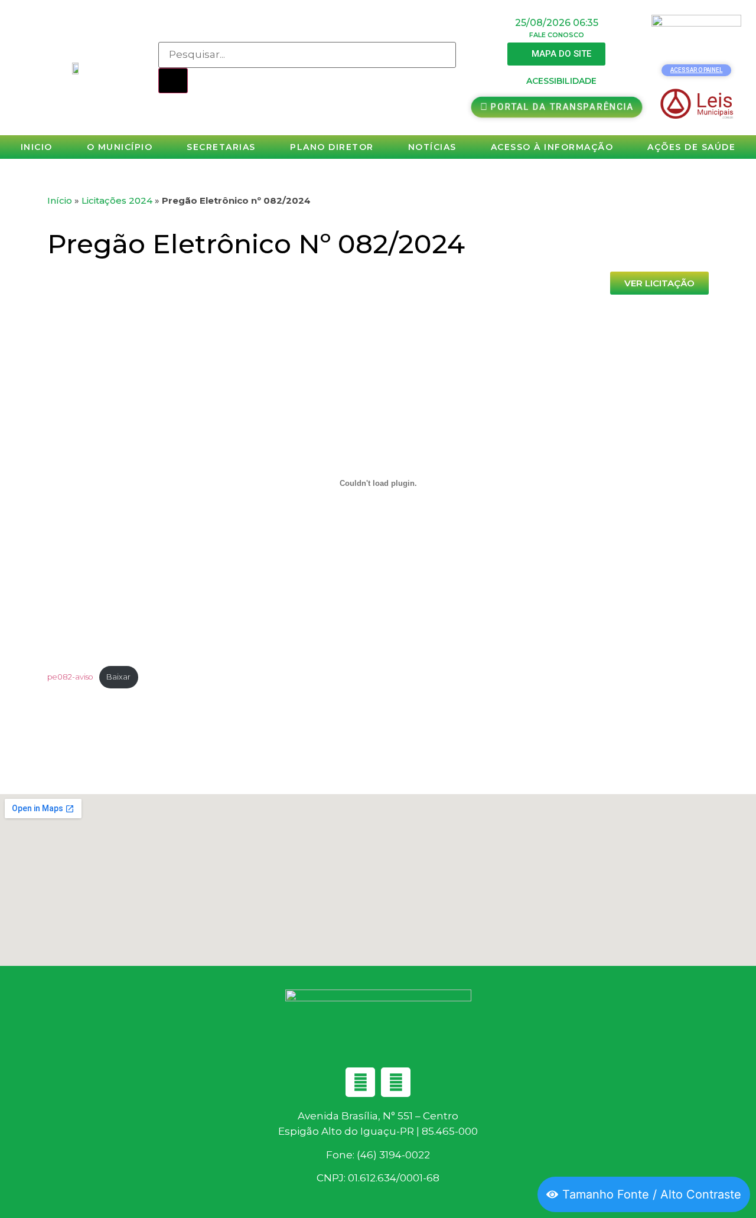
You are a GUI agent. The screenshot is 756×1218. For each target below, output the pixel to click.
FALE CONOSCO (556, 35)
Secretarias (221, 147)
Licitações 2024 (117, 200)
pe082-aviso (70, 676)
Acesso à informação (552, 147)
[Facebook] (360, 1082)
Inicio (37, 147)
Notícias (432, 147)
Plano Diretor (332, 147)
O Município (120, 147)
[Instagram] (395, 1082)
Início (59, 200)
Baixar (118, 676)
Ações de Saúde (691, 147)
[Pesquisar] (173, 81)
